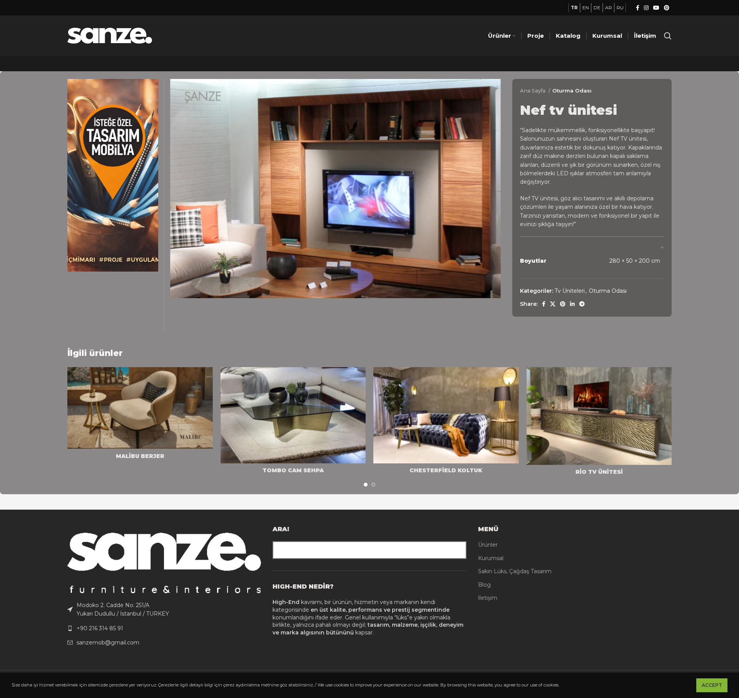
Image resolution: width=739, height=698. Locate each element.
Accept (712, 685)
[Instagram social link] (646, 8)
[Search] (667, 36)
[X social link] (553, 304)
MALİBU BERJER (140, 456)
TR (574, 7)
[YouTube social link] (656, 8)
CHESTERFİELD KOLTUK (446, 470)
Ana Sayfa (533, 90)
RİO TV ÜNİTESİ (599, 471)
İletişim (487, 597)
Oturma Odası (572, 90)
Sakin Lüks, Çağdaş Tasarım (515, 571)
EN (585, 7)
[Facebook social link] (638, 8)
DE (597, 7)
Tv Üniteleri (570, 290)
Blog (484, 584)
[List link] (164, 609)
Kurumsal (490, 558)
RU (620, 7)
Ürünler (488, 544)
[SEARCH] (457, 550)
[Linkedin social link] (572, 304)
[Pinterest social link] (667, 8)
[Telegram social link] (582, 304)
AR (608, 7)
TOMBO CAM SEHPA (293, 470)
